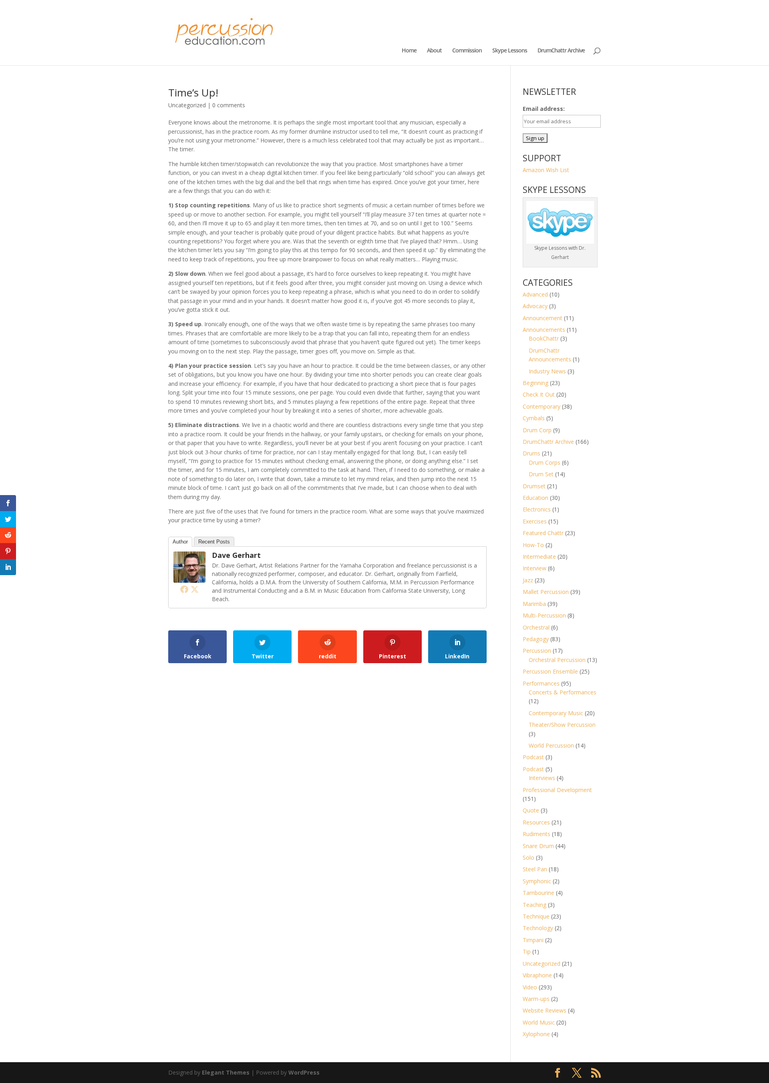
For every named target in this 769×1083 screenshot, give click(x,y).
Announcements (544, 329)
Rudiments (536, 834)
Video (530, 987)
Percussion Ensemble (550, 671)
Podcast (533, 757)
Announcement (542, 318)
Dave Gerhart (236, 555)
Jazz (528, 580)
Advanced (535, 294)
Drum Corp (537, 430)
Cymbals (534, 418)
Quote (531, 810)
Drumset (534, 486)
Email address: (544, 108)
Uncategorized (187, 105)
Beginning (535, 383)
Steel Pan (535, 869)
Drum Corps (544, 462)
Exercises (535, 521)
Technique (536, 916)
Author (180, 542)
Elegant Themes (226, 1072)
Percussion (537, 650)
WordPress (304, 1072)
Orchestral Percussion (557, 660)
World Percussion (551, 745)
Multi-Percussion (544, 615)
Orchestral (536, 627)
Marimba (534, 604)
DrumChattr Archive (561, 51)
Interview (534, 568)
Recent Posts (214, 542)
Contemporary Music (556, 713)
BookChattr (544, 338)
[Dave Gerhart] (189, 578)
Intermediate (539, 556)
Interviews (542, 778)
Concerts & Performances (562, 692)
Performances (541, 683)
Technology (538, 928)
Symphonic (537, 881)
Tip (527, 951)
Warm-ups (536, 999)
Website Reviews (544, 1010)
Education (535, 497)
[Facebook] (184, 589)
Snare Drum (538, 846)
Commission (467, 51)
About (434, 51)
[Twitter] (194, 589)
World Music (539, 1022)
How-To (533, 545)
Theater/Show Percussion (562, 724)
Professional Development (557, 790)
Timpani (533, 940)
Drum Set (541, 474)
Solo (528, 857)
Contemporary (541, 406)
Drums (531, 453)
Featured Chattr (543, 533)
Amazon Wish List (546, 170)
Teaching (534, 905)
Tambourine (538, 892)
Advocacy (535, 306)
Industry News (547, 371)
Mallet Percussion (546, 592)
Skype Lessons (509, 51)
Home (409, 51)
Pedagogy (536, 639)
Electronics (537, 509)
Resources (536, 822)
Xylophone (536, 1034)
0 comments (228, 105)
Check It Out (539, 394)
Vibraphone (537, 975)
